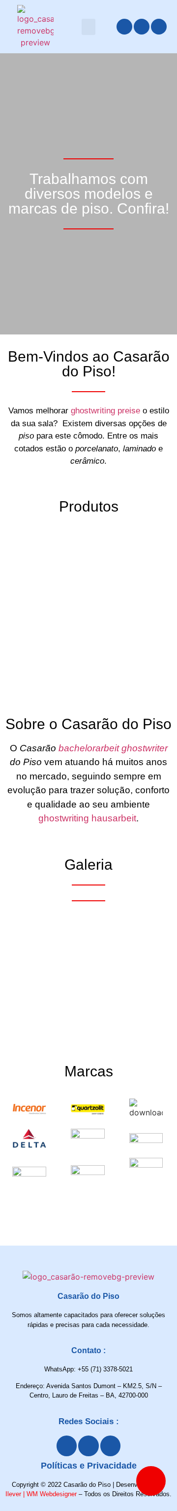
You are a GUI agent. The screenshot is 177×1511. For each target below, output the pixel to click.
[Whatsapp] (159, 27)
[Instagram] (141, 27)
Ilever (13, 1494)
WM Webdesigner (52, 1494)
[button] (88, 27)
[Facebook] (124, 27)
